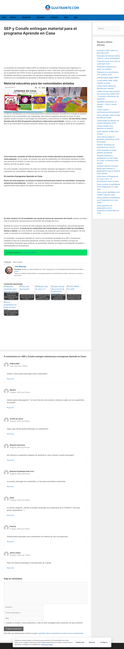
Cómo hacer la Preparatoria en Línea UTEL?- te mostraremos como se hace (107, 178)
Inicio (4, 17)
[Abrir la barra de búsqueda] (121, 17)
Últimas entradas (17, 262)
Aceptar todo (80, 642)
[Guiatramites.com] (62, 7)
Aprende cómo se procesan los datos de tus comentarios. (61, 633)
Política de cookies (47, 644)
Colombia (41, 17)
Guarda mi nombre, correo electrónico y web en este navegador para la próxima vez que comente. (44, 623)
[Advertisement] (45, 52)
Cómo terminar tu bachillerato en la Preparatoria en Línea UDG (108, 186)
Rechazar (92, 642)
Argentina (26, 17)
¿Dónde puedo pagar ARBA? (108, 78)
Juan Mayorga (20, 266)
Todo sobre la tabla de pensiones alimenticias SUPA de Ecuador (108, 139)
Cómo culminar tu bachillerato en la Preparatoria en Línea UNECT (108, 200)
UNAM (16, 271)
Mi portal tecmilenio (29, 252)
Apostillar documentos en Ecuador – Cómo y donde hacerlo (107, 104)
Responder (10, 379)
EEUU (76, 17)
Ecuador (54, 17)
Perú (66, 17)
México (13, 17)
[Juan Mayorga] (9, 273)
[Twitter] (85, 267)
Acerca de (8, 262)
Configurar (104, 642)
